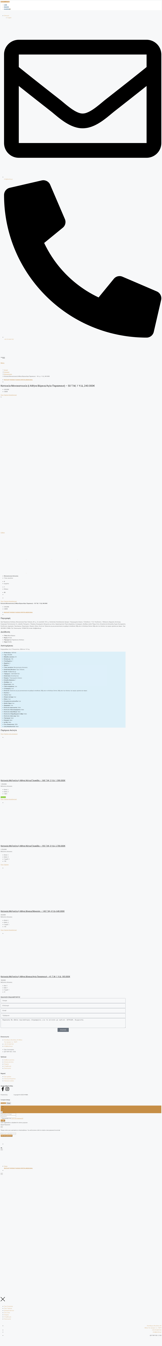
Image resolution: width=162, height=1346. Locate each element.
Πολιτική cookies (9, 1081)
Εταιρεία (6, 1064)
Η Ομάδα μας (7, 1066)
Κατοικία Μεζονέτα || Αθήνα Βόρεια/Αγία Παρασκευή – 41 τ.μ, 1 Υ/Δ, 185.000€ (35, 976)
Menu (2, 363)
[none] (82, 17)
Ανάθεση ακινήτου (9, 1060)
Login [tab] (5, 1106)
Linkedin (27, 379)
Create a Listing (5, 1)
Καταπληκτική (13, 395)
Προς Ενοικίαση (8, 1306)
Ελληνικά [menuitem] (6, 15)
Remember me (6, 1118)
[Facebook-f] (3, 1089)
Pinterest (12, 379)
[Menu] (3, 358)
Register (6, 7)
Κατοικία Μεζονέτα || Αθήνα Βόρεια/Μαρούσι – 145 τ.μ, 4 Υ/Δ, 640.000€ (33, 911)
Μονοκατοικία (8, 374)
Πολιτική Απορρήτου (10, 1078)
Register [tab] (6, 1108)
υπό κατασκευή (13, 734)
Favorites (7, 9)
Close (8, 1103)
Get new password (6, 1135)
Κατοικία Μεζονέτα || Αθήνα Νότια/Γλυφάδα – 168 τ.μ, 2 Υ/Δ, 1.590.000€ (33, 780)
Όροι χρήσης (7, 1076)
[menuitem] (6, 15)
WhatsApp (7, 379)
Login (5, 4)
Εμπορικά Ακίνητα (9, 1310)
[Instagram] (7, 1089)
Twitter (23, 379)
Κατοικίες (7, 372)
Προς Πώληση (5, 395)
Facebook (18, 379)
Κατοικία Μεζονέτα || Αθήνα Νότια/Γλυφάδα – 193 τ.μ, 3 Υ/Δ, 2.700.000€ (33, 846)
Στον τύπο (7, 1312)
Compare (3, 1103)
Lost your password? (17, 1118)
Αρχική (6, 370)
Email (31, 379)
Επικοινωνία (7, 1068)
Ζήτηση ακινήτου (9, 1062)
